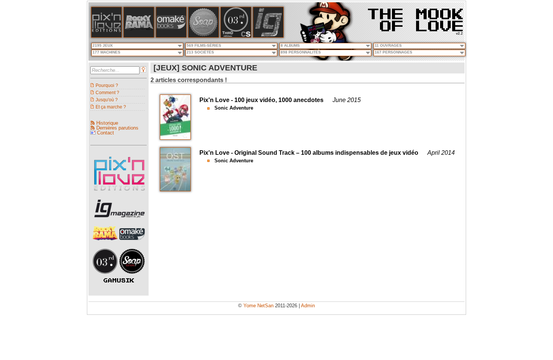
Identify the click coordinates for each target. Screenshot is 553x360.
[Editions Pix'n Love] (119, 193)
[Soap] (203, 36)
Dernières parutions (117, 128)
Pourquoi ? (107, 85)
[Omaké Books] (171, 36)
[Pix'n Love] (106, 36)
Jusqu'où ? (107, 99)
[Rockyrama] (138, 36)
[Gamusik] (118, 281)
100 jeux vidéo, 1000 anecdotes (279, 100)
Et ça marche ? (111, 106)
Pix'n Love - (216, 100)
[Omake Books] (132, 242)
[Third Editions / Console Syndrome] (235, 36)
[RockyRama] (106, 242)
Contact (105, 133)
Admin (308, 305)
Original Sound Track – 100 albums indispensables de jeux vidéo (326, 152)
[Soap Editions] (132, 276)
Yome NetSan (258, 305)
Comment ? (107, 92)
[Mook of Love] (415, 17)
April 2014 (441, 152)
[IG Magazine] (268, 36)
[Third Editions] (106, 276)
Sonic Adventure (233, 108)
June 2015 (347, 100)
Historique (107, 123)
